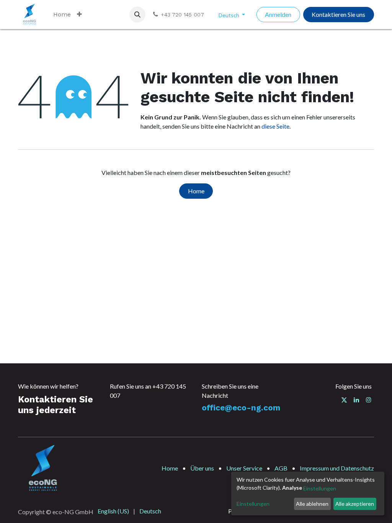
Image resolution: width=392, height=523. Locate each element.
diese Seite (275, 126)
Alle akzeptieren (354, 503)
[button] (137, 15)
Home (196, 190)
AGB (280, 468)
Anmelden (278, 14)
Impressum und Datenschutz (337, 468)
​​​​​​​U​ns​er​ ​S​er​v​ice (244, 468)
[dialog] (307, 493)
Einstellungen (319, 488)
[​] (344, 399)
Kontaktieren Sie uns (338, 14)
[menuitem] (62, 14)
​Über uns (202, 468)
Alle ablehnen (312, 503)
